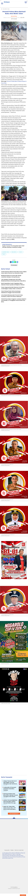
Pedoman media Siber (19, 850)
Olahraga (18, 854)
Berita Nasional (21, 853)
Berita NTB (15, 853)
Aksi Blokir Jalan (5, 251)
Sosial (9, 858)
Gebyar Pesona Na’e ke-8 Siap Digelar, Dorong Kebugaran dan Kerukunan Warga (10, 782)
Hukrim (20, 251)
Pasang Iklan (7, 850)
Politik (14, 857)
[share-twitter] (13, 262)
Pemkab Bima (13, 855)
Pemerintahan (5, 855)
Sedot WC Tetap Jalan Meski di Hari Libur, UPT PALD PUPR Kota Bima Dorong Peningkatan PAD (10, 808)
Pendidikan (5, 857)
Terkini (3, 254)
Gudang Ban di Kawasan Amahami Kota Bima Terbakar (9, 789)
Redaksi (12, 850)
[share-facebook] (11, 262)
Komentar (15, 265)
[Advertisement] (14, 320)
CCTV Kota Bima (14, 887)
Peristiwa (10, 857)
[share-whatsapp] (15, 262)
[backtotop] (14, 819)
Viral (12, 858)
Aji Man (4, 853)
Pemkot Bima (20, 855)
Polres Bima (19, 857)
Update (23, 895)
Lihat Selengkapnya (14, 813)
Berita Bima (14, 251)
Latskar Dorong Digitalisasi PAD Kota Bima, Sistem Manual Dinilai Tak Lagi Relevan (10, 801)
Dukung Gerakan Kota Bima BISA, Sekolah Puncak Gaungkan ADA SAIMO (10, 795)
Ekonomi (10, 854)
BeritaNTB (4, 854)
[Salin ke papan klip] (17, 262)
